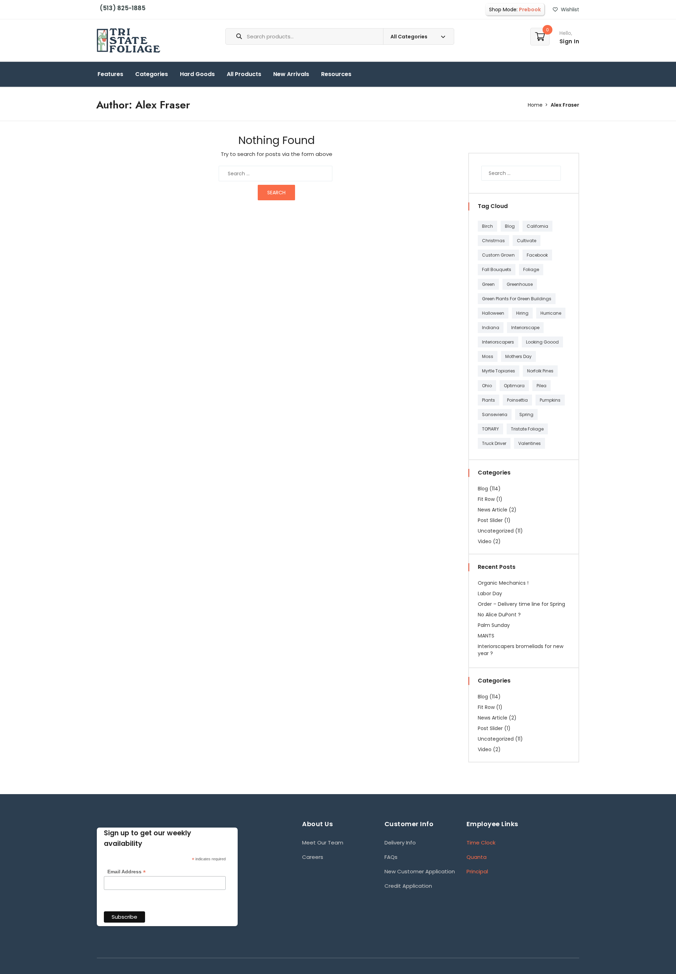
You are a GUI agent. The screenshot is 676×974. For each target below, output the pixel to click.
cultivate (526, 241)
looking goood (542, 342)
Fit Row (486, 499)
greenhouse (520, 284)
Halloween (493, 313)
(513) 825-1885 (121, 8)
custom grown (498, 255)
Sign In (569, 41)
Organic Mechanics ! (503, 582)
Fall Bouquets (496, 269)
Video (485, 541)
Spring (526, 414)
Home (535, 104)
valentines (529, 443)
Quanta (477, 857)
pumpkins (550, 400)
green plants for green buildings (516, 299)
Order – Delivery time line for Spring (521, 604)
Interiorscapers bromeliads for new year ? (520, 650)
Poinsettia (517, 400)
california (537, 226)
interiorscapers (498, 342)
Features (110, 74)
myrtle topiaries (498, 371)
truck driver (494, 443)
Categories (151, 74)
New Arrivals (291, 74)
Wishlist (569, 9)
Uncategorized (496, 530)
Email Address (126, 871)
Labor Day (490, 593)
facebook (537, 255)
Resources (336, 74)
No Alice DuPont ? (499, 614)
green (488, 284)
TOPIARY (490, 429)
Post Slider (490, 520)
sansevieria (494, 414)
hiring (522, 313)
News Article (492, 509)
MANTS (486, 635)
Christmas (493, 241)
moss (487, 356)
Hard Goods (197, 74)
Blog (510, 226)
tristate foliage (527, 429)
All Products (244, 74)
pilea (541, 386)
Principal (477, 871)
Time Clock (481, 842)
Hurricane (550, 313)
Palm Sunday (494, 625)
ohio (487, 386)
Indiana (490, 328)
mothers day (518, 356)
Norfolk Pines (540, 371)
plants (488, 400)
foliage (531, 269)
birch (487, 226)
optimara (514, 386)
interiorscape (525, 328)
